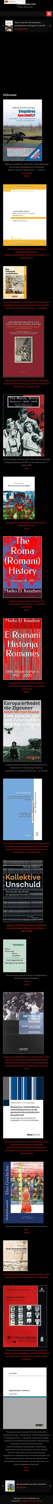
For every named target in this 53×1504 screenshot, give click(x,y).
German (11, 2)
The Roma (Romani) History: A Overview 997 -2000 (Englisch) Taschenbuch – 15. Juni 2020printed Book (26, 604)
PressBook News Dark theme (31, 1501)
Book (27, 468)
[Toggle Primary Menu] (49, 13)
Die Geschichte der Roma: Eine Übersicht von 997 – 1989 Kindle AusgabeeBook (26, 525)
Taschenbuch (26, 173)
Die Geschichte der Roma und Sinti (31, 1484)
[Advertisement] (26, 60)
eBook (26, 176)
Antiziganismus (21, 29)
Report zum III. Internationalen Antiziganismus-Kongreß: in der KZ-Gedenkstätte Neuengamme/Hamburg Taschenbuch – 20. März (33, 24)
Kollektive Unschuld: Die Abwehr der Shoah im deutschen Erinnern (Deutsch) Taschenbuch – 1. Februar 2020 (27, 928)
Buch (26, 1229)
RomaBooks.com (26, 3)
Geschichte (21, 1487)
